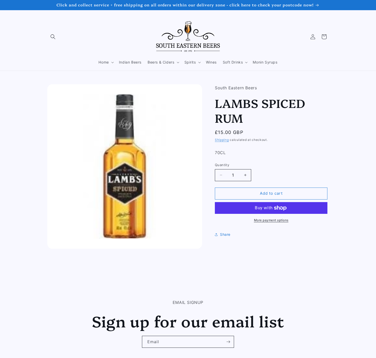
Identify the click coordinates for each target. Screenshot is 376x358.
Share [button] (225, 234)
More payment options (271, 220)
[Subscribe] (228, 342)
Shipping (222, 140)
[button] (53, 36)
